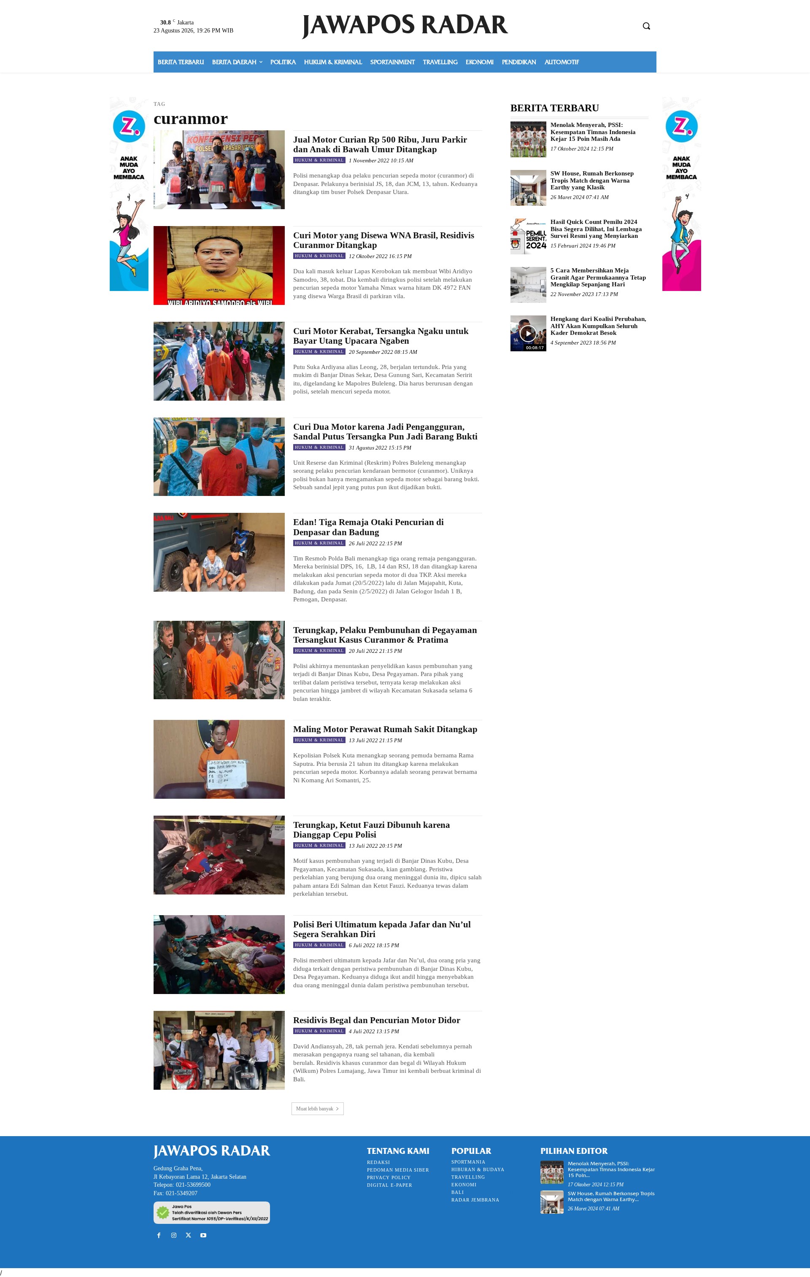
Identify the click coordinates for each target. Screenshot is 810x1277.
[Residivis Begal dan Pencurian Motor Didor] (219, 1050)
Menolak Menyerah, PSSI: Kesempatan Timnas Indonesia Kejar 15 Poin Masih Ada (593, 131)
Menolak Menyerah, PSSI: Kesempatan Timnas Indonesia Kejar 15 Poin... (611, 1169)
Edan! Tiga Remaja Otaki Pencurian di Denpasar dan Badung (368, 527)
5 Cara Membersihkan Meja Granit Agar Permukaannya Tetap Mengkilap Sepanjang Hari (598, 277)
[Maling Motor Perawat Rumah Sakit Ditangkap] (219, 759)
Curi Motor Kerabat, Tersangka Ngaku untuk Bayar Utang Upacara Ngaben (381, 336)
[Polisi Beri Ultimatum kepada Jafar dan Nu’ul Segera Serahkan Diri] (219, 954)
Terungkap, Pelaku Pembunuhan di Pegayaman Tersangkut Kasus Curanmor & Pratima (385, 635)
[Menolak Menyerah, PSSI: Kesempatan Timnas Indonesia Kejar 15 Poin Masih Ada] (528, 139)
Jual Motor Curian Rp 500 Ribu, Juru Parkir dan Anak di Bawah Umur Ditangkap (380, 144)
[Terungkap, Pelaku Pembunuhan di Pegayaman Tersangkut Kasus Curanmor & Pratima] (219, 660)
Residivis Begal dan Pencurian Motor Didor (376, 1020)
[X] (188, 1235)
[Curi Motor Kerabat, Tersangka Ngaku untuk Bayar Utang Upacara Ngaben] (219, 361)
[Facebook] (159, 1235)
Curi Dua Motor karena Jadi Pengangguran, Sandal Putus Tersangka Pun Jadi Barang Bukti (385, 432)
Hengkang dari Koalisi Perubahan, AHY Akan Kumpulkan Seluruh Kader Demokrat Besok (598, 325)
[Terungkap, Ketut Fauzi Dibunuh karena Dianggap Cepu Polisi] (219, 855)
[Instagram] (173, 1235)
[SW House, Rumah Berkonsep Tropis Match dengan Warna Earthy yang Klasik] (528, 188)
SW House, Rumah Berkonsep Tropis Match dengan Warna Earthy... (611, 1196)
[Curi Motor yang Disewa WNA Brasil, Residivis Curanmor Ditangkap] (219, 265)
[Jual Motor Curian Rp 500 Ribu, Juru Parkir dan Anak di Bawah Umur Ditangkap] (219, 169)
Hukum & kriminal (319, 160)
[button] (646, 26)
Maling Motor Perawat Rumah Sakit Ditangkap (385, 729)
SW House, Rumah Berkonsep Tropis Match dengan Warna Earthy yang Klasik (592, 180)
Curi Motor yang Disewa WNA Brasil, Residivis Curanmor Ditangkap (383, 240)
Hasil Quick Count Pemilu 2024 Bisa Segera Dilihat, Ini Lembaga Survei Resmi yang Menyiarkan (596, 228)
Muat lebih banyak (314, 1109)
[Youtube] (203, 1235)
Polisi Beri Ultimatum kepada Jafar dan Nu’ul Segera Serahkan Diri (382, 929)
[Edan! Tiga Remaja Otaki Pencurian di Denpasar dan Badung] (219, 552)
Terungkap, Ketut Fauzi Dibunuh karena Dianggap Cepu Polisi (371, 830)
